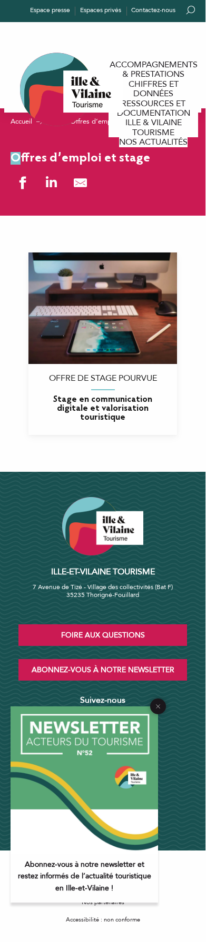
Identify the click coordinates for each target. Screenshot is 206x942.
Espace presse (50, 10)
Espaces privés (100, 10)
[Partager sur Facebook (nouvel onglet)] (22, 183)
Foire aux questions (103, 635)
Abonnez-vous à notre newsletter (103, 670)
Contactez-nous (153, 10)
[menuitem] (153, 69)
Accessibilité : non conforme (103, 920)
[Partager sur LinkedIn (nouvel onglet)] (51, 183)
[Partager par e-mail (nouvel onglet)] (80, 183)
